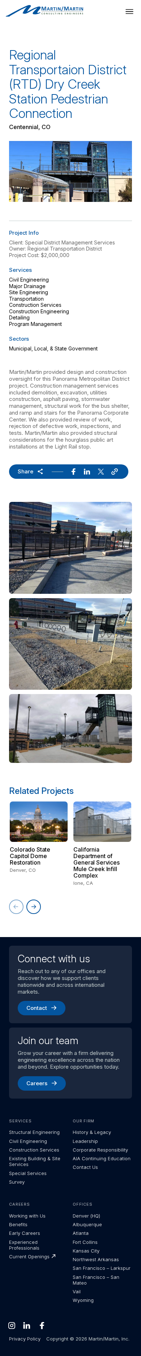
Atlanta (81, 1233)
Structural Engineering (34, 1132)
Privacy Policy (24, 1339)
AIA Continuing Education (102, 1158)
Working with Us (27, 1216)
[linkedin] (87, 472)
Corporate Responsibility (100, 1150)
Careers (36, 1083)
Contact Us (85, 1167)
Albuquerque (87, 1224)
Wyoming (83, 1300)
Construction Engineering (39, 311)
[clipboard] (115, 472)
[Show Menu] (129, 11)
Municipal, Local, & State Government (53, 348)
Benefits (18, 1224)
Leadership (85, 1141)
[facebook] (73, 472)
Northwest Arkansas (96, 1259)
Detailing (19, 317)
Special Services (28, 1173)
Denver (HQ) (86, 1216)
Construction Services (35, 305)
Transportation (26, 299)
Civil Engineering (29, 280)
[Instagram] (11, 1325)
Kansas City (86, 1251)
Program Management (35, 324)
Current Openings (29, 1256)
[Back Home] (44, 11)
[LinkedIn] (26, 1325)
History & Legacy (92, 1132)
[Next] (33, 907)
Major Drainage (27, 286)
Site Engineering (28, 292)
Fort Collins (85, 1242)
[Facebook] (42, 1325)
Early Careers (24, 1233)
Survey (17, 1182)
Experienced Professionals (24, 1245)
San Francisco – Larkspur (102, 1268)
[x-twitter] (101, 472)
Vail (77, 1291)
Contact (36, 1007)
